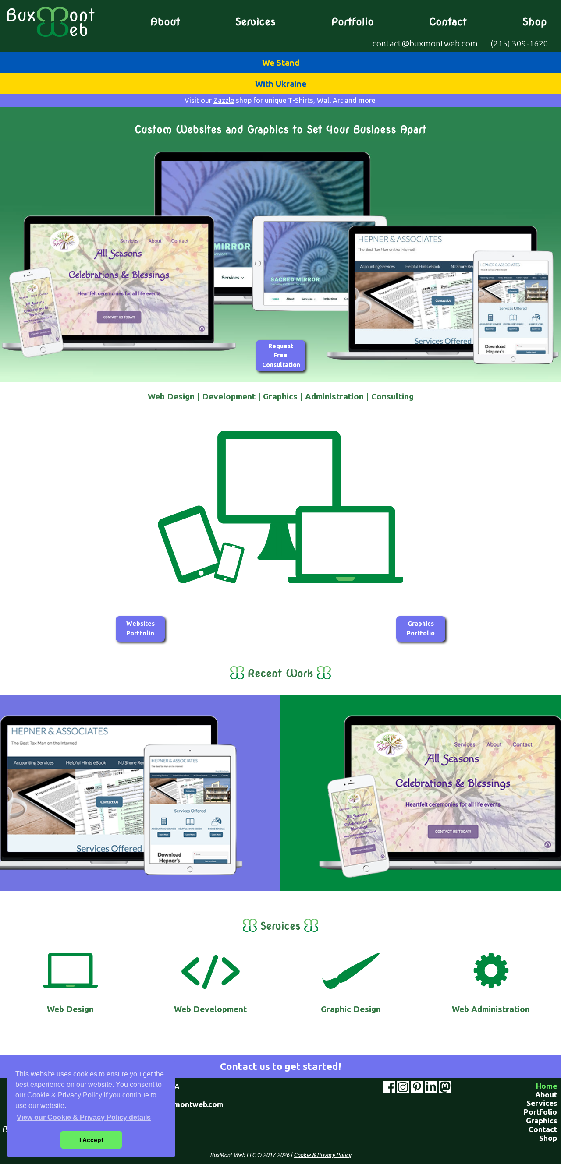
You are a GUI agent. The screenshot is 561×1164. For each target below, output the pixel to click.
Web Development (210, 1009)
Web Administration (491, 1009)
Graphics (280, 396)
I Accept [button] (91, 1139)
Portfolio (352, 22)
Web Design (171, 396)
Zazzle (223, 100)
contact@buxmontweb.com (425, 43)
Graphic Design (351, 1009)
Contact (448, 22)
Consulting (392, 396)
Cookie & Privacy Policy (322, 1155)
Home (546, 1086)
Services (255, 22)
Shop (534, 22)
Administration (334, 396)
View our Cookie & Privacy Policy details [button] (84, 1117)
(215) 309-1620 (519, 43)
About (165, 22)
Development (229, 396)
